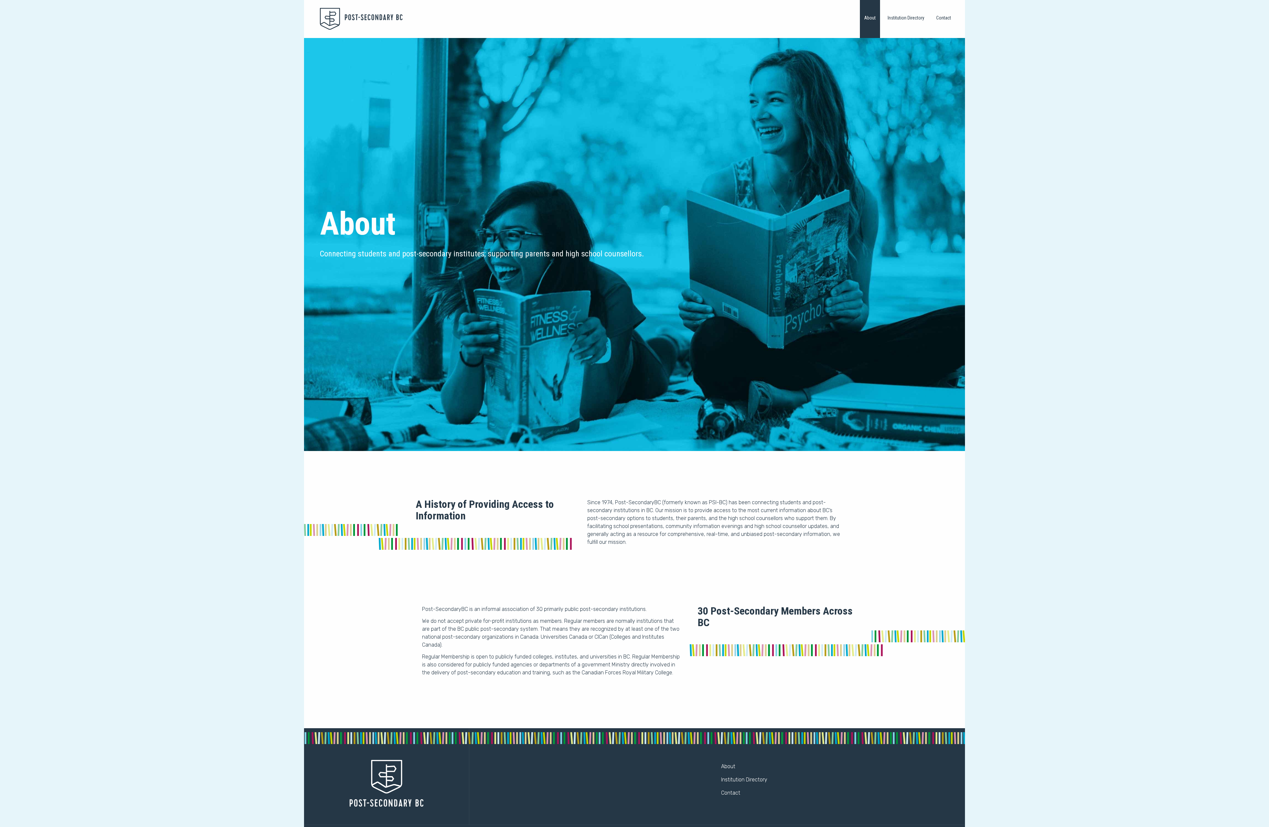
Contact (943, 17)
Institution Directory (906, 17)
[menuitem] (870, 19)
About (870, 17)
